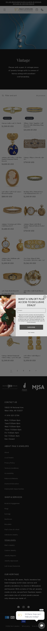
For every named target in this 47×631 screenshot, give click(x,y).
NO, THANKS (31, 332)
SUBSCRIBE (31, 327)
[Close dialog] (44, 296)
